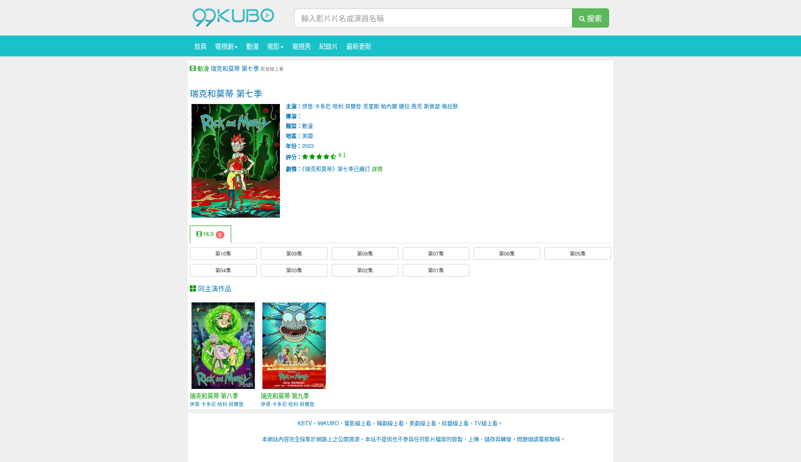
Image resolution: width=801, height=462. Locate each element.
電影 (273, 46)
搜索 (593, 18)
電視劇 (224, 46)
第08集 (365, 253)
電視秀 (301, 46)
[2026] (294, 345)
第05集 (578, 253)
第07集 (436, 253)
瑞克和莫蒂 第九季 (285, 395)
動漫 (252, 46)
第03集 (294, 270)
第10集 (223, 253)
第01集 (436, 270)
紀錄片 (328, 46)
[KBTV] (233, 17)
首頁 (200, 46)
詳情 (377, 169)
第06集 (507, 253)
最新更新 (358, 46)
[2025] (223, 345)
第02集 (365, 270)
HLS (212, 234)
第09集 (294, 253)
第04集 (223, 270)
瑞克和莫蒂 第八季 (214, 395)
